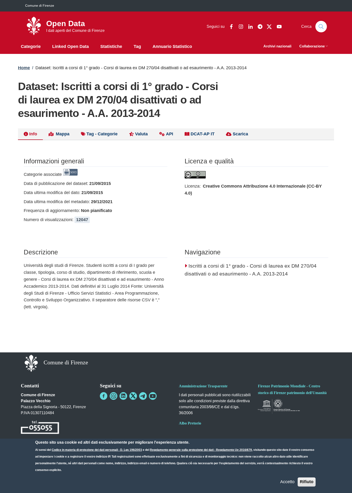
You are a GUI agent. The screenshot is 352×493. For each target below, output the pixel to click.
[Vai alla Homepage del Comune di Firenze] (31, 363)
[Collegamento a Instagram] (113, 396)
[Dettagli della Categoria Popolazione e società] (70, 174)
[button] (314, 46)
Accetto (287, 481)
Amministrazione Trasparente (203, 386)
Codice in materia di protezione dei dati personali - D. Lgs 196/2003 (97, 450)
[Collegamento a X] (133, 396)
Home (24, 67)
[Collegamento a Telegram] (143, 396)
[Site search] (321, 26)
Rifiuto (306, 481)
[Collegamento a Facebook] (104, 396)
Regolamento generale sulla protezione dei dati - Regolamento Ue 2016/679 (201, 450)
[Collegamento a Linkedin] (123, 396)
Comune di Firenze (39, 5)
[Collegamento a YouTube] (153, 396)
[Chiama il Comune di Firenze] (40, 428)
